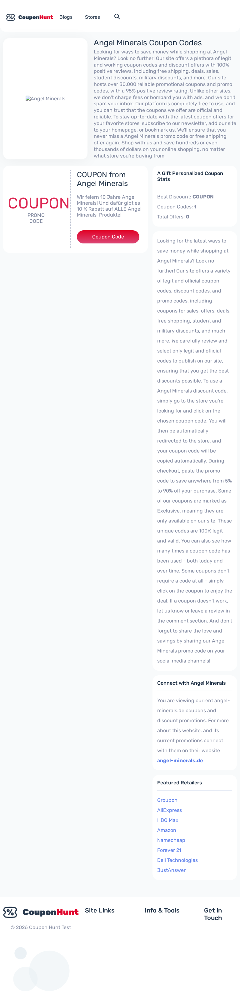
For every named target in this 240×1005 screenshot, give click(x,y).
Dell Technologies (177, 860)
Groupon (167, 800)
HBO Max (167, 820)
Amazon (166, 830)
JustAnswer (171, 870)
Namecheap (171, 840)
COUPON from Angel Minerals (102, 179)
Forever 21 (169, 850)
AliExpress (169, 810)
